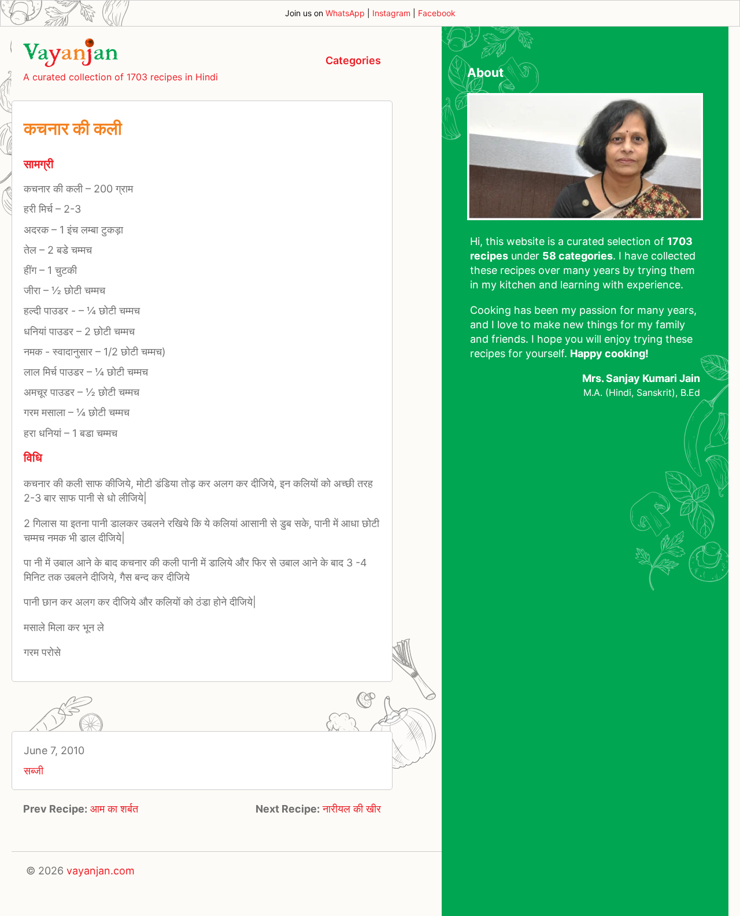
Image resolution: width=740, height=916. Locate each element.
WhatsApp (345, 13)
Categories (353, 60)
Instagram (391, 13)
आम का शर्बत (114, 809)
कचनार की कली (73, 128)
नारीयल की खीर (352, 809)
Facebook (437, 13)
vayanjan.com (100, 871)
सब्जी (33, 771)
